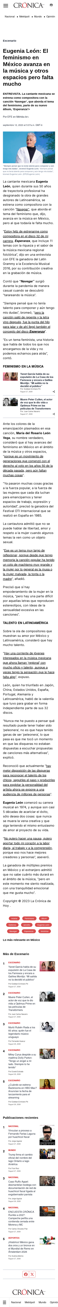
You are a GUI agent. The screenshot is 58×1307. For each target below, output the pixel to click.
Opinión (50, 16)
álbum (44, 918)
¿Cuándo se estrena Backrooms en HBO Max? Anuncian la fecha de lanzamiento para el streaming (22, 1091)
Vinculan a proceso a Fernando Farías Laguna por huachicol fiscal (21, 1134)
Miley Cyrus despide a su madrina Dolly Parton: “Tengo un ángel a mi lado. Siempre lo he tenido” (22, 1061)
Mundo (42, 1302)
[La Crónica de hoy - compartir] (54, 391)
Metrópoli (30, 1302)
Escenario (9, 40)
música (14, 918)
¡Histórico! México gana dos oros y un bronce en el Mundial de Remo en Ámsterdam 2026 (21, 1246)
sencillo (27, 924)
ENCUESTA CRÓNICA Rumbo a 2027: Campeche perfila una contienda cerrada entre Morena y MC (21, 1218)
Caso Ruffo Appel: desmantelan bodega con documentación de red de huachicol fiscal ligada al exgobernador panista (22, 1188)
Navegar (13, 931)
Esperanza (28, 931)
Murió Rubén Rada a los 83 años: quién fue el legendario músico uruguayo (21, 1032)
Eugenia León (43, 924)
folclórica (44, 931)
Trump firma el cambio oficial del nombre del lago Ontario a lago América (20, 1159)
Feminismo (29, 918)
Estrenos (12, 924)
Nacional (16, 1302)
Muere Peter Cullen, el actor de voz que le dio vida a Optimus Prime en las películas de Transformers (36, 404)
